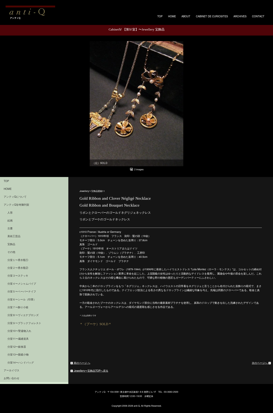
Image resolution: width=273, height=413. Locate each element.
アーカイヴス (11, 370)
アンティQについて (15, 196)
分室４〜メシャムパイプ (21, 283)
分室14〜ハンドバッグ (20, 362)
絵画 (10, 220)
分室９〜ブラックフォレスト (24, 323)
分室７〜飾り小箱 (17, 307)
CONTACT (258, 16)
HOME (172, 16)
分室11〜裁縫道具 (18, 338)
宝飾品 (11, 244)
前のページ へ (82, 363)
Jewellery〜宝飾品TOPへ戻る (91, 370)
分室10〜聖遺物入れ (19, 331)
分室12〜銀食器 (16, 346)
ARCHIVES (239, 16)
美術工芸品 (13, 236)
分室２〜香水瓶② (17, 268)
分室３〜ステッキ (17, 275)
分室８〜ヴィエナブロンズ (23, 315)
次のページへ (260, 363)
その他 (11, 252)
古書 (10, 228)
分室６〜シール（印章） (21, 299)
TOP (159, 16)
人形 (10, 212)
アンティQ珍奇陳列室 (16, 204)
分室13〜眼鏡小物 (18, 354)
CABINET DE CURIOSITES (212, 16)
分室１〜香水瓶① (17, 260)
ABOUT (185, 16)
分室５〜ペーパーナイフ (21, 291)
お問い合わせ (11, 378)
